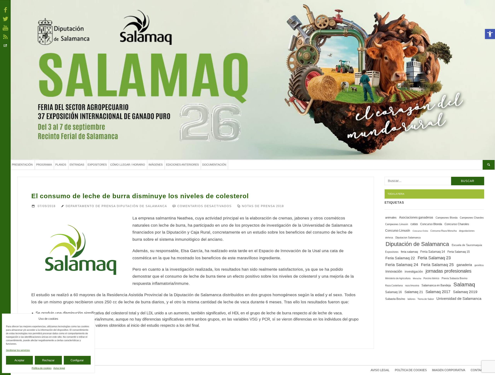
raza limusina (412, 285)
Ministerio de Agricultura (398, 278)
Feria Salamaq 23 (434, 257)
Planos (60, 164)
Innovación (393, 271)
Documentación (214, 164)
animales (391, 217)
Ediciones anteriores (182, 164)
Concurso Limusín (397, 230)
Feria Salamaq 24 (401, 264)
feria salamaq (409, 251)
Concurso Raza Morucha (443, 231)
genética (479, 265)
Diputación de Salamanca (417, 244)
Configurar (77, 360)
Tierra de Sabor (425, 299)
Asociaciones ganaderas (416, 217)
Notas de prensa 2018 (263, 206)
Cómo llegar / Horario (127, 164)
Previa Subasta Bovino (454, 278)
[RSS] (5, 36)
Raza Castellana (394, 285)
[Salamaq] (253, 79)
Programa (44, 164)
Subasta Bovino (395, 298)
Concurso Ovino (420, 231)
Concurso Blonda (431, 224)
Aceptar (19, 360)
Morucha (417, 278)
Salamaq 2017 (438, 292)
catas (414, 224)
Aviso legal (59, 368)
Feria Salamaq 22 (400, 258)
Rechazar (48, 360)
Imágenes (155, 164)
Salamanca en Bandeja (436, 285)
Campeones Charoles (472, 217)
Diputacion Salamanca (408, 237)
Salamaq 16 (393, 292)
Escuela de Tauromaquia (467, 245)
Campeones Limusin (396, 224)
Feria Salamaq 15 (458, 251)
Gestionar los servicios (18, 350)
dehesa (389, 237)
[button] (490, 34)
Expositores (97, 164)
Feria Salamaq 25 (437, 264)
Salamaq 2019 (465, 292)
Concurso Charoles (457, 224)
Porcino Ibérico (431, 278)
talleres (411, 299)
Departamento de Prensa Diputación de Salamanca (116, 206)
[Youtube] (5, 28)
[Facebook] (5, 10)
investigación (414, 271)
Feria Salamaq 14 (432, 251)
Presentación (22, 164)
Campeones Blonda (446, 217)
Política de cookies (41, 368)
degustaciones (467, 231)
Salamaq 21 (414, 292)
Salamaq (464, 284)
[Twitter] (5, 18)
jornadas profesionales (448, 271)
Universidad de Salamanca (458, 299)
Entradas (77, 164)
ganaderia (464, 265)
